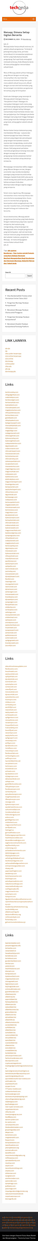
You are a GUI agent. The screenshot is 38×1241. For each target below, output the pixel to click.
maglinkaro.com (11, 512)
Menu (5, 19)
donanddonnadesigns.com (15, 840)
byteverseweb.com (12, 528)
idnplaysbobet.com (12, 855)
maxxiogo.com (10, 581)
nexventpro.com (11, 733)
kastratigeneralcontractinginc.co (17, 1071)
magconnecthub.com (13, 530)
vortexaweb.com (11, 715)
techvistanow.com (11, 456)
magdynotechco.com (12, 410)
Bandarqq (27, 39)
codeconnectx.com (12, 448)
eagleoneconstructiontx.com (15, 843)
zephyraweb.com (11, 712)
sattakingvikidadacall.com (14, 858)
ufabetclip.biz (10, 997)
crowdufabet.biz (11, 1050)
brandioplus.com (11, 597)
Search (8, 272)
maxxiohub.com (11, 710)
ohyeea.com (9, 1171)
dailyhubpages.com (12, 853)
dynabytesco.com (11, 774)
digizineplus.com (11, 548)
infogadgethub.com (12, 395)
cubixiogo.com (10, 612)
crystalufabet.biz (11, 1043)
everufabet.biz (10, 1048)
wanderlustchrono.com (13, 807)
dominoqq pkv (10, 371)
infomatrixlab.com (12, 523)
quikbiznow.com (11, 635)
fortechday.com (11, 919)
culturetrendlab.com (12, 809)
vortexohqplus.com (12, 756)
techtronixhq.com (11, 392)
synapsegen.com (11, 602)
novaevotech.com (11, 464)
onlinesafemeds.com (12, 989)
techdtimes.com (11, 956)
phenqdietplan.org (12, 1148)
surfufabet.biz (10, 1027)
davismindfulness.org (13, 914)
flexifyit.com (9, 579)
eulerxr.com (9, 817)
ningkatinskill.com (12, 1137)
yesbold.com (9, 966)
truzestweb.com (11, 627)
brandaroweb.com (11, 643)
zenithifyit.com (10, 707)
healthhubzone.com (12, 968)
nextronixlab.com (11, 569)
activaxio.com (10, 771)
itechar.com (9, 963)
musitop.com (10, 1163)
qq (6, 351)
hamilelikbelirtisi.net (12, 761)
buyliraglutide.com (12, 986)
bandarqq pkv (12, 1222)
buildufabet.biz (10, 1053)
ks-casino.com (10, 1122)
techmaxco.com (11, 766)
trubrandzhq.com (11, 728)
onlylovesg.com (11, 848)
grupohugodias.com (12, 1130)
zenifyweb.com (10, 827)
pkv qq (7, 369)
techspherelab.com (12, 520)
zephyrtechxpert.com (13, 489)
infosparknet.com (11, 556)
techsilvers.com (11, 1135)
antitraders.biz (10, 1081)
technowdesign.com (12, 1094)
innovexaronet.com (12, 454)
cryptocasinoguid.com (13, 1063)
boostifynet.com (11, 730)
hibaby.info (9, 868)
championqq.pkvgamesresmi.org (21, 1228)
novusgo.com (10, 802)
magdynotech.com (12, 543)
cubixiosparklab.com (12, 461)
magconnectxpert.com (13, 482)
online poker (9, 364)
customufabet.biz (11, 1035)
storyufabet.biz (10, 1038)
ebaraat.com (9, 971)
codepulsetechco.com (13, 443)
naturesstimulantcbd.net (14, 1194)
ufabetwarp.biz (10, 994)
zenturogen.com (11, 592)
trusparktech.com (11, 725)
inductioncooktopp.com (14, 884)
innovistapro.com (11, 751)
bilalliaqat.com (10, 879)
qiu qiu (7, 348)
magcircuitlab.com (12, 471)
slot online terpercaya (13, 356)
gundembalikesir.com (13, 961)
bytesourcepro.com (12, 517)
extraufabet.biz (10, 1017)
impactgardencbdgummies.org (16, 1191)
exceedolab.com (11, 768)
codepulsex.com (11, 500)
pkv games (12, 250)
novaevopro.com (11, 722)
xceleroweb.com (11, 638)
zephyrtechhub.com (12, 625)
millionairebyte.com (12, 917)
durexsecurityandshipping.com (16, 1096)
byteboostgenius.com (13, 533)
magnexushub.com (12, 979)
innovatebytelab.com (13, 425)
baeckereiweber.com (12, 943)
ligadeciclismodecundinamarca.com (18, 899)
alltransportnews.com (13, 1055)
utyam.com (9, 1165)
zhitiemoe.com (10, 1173)
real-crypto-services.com (14, 1107)
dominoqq (9, 361)
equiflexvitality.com (12, 845)
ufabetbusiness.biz (12, 1009)
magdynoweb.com (12, 505)
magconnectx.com (12, 891)
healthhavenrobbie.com (14, 838)
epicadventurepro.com (13, 794)
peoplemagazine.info (13, 945)
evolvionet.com (10, 682)
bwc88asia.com (10, 1117)
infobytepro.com (11, 428)
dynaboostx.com (11, 745)
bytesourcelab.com (12, 553)
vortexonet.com (11, 687)
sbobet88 (16, 1217)
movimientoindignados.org (15, 1155)
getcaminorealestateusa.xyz (15, 922)
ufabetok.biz (9, 1045)
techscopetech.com (12, 502)
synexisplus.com (11, 684)
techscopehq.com (11, 546)
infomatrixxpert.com (12, 451)
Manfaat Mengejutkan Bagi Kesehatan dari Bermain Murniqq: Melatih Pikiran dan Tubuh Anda (19, 260)
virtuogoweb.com (11, 981)
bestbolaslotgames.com (14, 861)
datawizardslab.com (12, 779)
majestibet (25, 1225)
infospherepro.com (12, 786)
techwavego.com (11, 497)
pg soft (30, 1222)
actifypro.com (10, 743)
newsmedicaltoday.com (13, 886)
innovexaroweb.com (12, 507)
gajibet (5, 1228)
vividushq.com (10, 607)
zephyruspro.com (11, 564)
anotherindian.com (12, 1178)
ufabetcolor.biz (10, 1015)
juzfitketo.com (10, 1186)
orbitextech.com (11, 822)
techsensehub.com (12, 402)
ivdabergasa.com (11, 1102)
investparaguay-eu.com (13, 1114)
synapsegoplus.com (12, 535)
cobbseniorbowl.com (12, 1091)
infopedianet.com (11, 538)
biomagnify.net (10, 1199)
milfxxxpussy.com (11, 1158)
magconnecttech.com (13, 825)
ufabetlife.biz (10, 1020)
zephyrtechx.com (11, 735)
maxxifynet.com (11, 689)
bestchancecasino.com (13, 876)
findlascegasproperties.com (15, 835)
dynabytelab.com (11, 679)
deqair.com (9, 1132)
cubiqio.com (9, 781)
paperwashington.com (13, 871)
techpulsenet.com (11, 487)
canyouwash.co (10, 951)
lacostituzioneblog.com (13, 1168)
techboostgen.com (12, 400)
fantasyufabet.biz (11, 1002)
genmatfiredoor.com (12, 832)
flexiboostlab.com (11, 753)
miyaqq (32, 1225)
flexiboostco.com (11, 669)
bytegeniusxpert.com (12, 423)
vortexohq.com (10, 792)
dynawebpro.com (11, 599)
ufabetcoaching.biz (12, 912)
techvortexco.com (11, 415)
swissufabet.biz (10, 1007)
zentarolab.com (11, 633)
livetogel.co (9, 830)
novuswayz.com (10, 740)
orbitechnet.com (11, 617)
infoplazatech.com (12, 420)
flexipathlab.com (11, 604)
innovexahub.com (11, 692)
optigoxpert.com (11, 738)
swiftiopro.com (10, 758)
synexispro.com (10, 894)
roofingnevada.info (12, 889)
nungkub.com (10, 1176)
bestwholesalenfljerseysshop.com (17, 1073)
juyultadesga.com (11, 1104)
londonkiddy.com (11, 909)
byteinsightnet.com (12, 441)
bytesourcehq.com (12, 438)
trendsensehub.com (12, 812)
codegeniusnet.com (12, 433)
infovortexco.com (11, 492)
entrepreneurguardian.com (15, 866)
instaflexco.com (11, 748)
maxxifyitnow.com (11, 558)
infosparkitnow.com (12, 413)
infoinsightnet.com (12, 436)
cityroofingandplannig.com (15, 1099)
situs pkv (8, 366)
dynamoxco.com (11, 589)
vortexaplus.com (11, 610)
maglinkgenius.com (12, 469)
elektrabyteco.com (12, 479)
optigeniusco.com (11, 717)
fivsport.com (9, 1140)
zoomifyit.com (10, 645)
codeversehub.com (12, 525)
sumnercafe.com (11, 1150)
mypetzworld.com (11, 1109)
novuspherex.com (11, 720)
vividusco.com (10, 702)
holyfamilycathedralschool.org (16, 907)
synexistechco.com (12, 697)
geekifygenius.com (12, 820)
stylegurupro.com (11, 776)
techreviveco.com (11, 510)
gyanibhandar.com (12, 991)
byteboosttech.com (12, 976)
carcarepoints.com (12, 1125)
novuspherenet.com (12, 615)
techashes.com (10, 948)
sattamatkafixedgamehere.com (16, 863)
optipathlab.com (11, 676)
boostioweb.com (11, 671)
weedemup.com (11, 873)
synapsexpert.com (11, 630)
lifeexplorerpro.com (12, 799)
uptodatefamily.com (12, 1160)
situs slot (8, 1217)
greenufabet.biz (11, 1012)
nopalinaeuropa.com (12, 1196)
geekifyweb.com (11, 418)
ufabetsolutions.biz (12, 1022)
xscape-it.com (10, 1086)
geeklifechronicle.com (13, 784)
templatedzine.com (12, 1142)
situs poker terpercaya (13, 353)
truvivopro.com (10, 699)
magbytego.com (11, 430)
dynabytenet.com (11, 515)
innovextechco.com (12, 466)
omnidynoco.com (11, 622)
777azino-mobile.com (13, 1089)
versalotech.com (11, 763)
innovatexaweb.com (12, 407)
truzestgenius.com (12, 484)
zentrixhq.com (10, 571)
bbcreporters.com (11, 1061)
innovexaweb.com (11, 594)
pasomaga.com (10, 1188)
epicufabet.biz (10, 1040)
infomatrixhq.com (11, 459)
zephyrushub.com (11, 674)
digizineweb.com (11, 446)
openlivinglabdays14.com (14, 1076)
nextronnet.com (11, 587)
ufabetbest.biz (10, 1030)
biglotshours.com (11, 984)
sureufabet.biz (10, 1032)
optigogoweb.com (11, 640)
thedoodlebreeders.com (14, 1127)
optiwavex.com (10, 620)
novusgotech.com (11, 584)
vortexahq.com (10, 705)
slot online (9, 359)
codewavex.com (11, 474)
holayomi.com (10, 896)
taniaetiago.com (11, 1183)
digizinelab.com (11, 494)
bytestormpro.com (12, 804)
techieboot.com (11, 958)
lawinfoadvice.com (12, 1145)
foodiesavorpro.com (12, 789)
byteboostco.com (11, 477)
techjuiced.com (10, 974)
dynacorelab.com (11, 694)
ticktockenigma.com (12, 815)
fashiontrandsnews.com (14, 1058)
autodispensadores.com (14, 881)
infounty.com (10, 1112)
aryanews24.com (11, 1084)
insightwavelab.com (12, 797)
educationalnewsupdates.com (16, 666)
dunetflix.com (10, 1153)
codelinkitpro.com (12, 397)
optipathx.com (10, 566)
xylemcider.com (11, 1181)
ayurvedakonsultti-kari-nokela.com (18, 1078)
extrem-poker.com (12, 1119)
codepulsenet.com (12, 540)
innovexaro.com (11, 551)
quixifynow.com (10, 561)
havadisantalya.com (12, 953)
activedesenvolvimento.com (15, 850)
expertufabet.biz (11, 999)
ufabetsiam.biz (10, 1004)
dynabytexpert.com (12, 576)
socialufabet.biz (11, 1025)
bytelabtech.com (11, 405)
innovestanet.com (11, 574)
